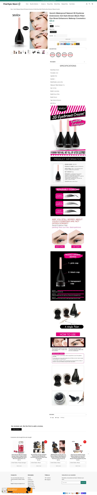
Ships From (51, 29)
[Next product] (88, 453)
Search (29, 477)
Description (52, 61)
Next (47, 52)
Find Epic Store (17, 493)
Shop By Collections (34, 3)
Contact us (43, 3)
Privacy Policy (50, 3)
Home (27, 3)
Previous (11, 52)
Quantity (51, 35)
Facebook (48, 477)
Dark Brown (57, 26)
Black (52, 26)
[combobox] (19, 462)
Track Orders (72, 3)
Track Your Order (31, 488)
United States (53, 31)
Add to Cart (19, 465)
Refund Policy (57, 3)
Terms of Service (31, 486)
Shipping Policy (64, 3)
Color (50, 23)
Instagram (48, 479)
